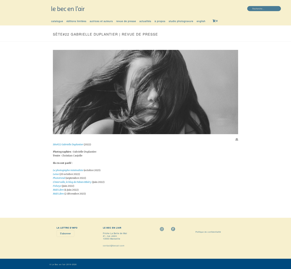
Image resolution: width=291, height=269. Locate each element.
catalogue (57, 21)
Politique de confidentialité (208, 231)
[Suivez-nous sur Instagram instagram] (162, 229)
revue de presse (126, 21)
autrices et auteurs (101, 21)
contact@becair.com (113, 245)
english (201, 21)
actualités (145, 21)
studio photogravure (181, 21)
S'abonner (65, 233)
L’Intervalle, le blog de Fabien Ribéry (72, 182)
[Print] (236, 139)
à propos (160, 21)
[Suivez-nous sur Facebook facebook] (173, 229)
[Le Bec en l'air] (68, 8)
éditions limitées (76, 21)
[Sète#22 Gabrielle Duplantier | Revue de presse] (145, 92)
